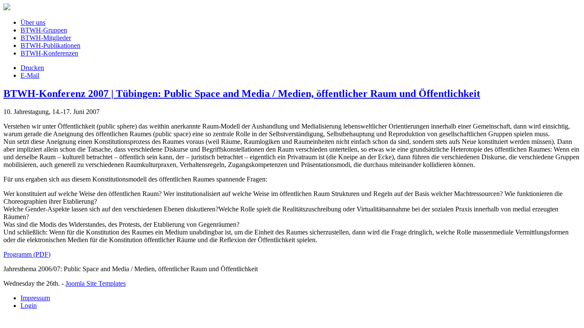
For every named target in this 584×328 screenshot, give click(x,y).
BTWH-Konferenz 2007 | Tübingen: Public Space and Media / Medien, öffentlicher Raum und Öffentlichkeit (241, 93)
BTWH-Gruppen (44, 30)
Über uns (33, 22)
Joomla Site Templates (95, 283)
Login (29, 305)
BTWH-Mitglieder (46, 37)
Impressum (35, 298)
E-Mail (30, 75)
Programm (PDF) (26, 254)
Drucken (32, 67)
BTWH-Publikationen (50, 45)
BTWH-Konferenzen (49, 53)
